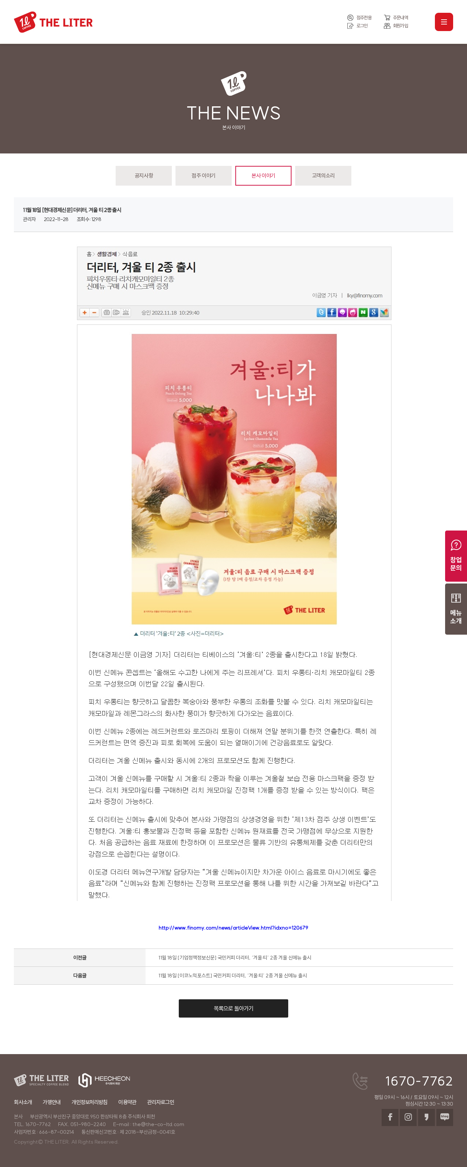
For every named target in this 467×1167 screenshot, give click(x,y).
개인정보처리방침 (89, 1102)
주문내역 (400, 17)
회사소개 (23, 1102)
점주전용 (363, 17)
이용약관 (127, 1102)
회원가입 (400, 25)
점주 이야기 (203, 175)
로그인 (362, 25)
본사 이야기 (263, 175)
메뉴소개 (456, 617)
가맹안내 (52, 1102)
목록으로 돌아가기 (234, 1008)
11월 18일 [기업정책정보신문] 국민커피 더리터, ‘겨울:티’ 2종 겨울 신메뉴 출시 (235, 957)
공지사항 (144, 175)
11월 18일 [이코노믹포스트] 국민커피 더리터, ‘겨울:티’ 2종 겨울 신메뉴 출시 (233, 975)
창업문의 (456, 564)
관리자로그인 (160, 1102)
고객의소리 (323, 175)
